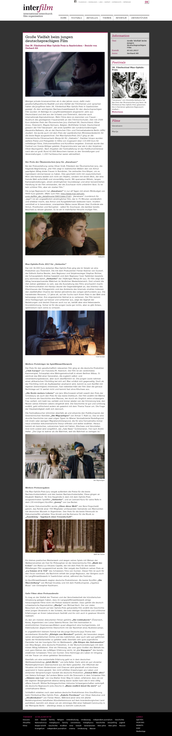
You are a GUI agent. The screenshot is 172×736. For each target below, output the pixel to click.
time (71, 726)
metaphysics (54, 723)
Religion (60, 720)
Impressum (127, 2)
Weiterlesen (117, 112)
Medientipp (140, 731)
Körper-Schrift (40, 726)
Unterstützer (139, 18)
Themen (107, 18)
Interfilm (121, 18)
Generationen (89, 726)
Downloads (93, 2)
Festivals (76, 18)
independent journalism (102, 720)
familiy (52, 720)
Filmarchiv (83, 2)
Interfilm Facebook (75, 1)
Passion (122, 726)
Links (101, 2)
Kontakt (107, 2)
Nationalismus (41, 723)
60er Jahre (102, 726)
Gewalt (43, 720)
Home (63, 18)
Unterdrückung (72, 720)
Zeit (36, 720)
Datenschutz (116, 2)
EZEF (138, 728)
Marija (115, 131)
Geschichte (119, 720)
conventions (75, 723)
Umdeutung (86, 720)
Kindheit (63, 726)
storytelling (112, 723)
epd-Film (139, 720)
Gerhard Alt (133, 53)
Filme (25, 726)
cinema (72, 728)
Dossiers (26, 720)
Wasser (93, 728)
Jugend (122, 723)
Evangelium (40, 728)
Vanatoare (117, 126)
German (146, 1)
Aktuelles (92, 18)
